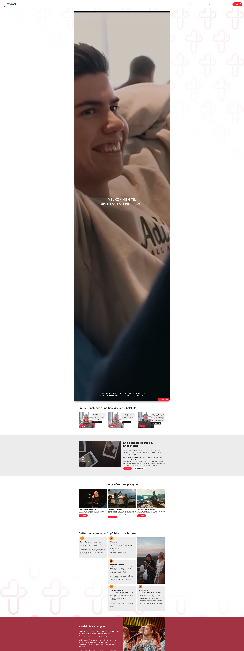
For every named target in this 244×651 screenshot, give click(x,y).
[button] (207, 4)
